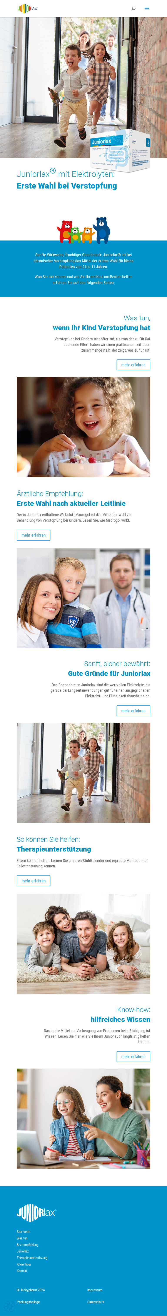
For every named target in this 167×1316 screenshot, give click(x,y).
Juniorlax (23, 1251)
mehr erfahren (133, 364)
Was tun (22, 1238)
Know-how (24, 1264)
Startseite (23, 1232)
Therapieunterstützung (32, 1258)
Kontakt (22, 1271)
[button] (9, 1306)
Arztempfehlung (27, 1245)
